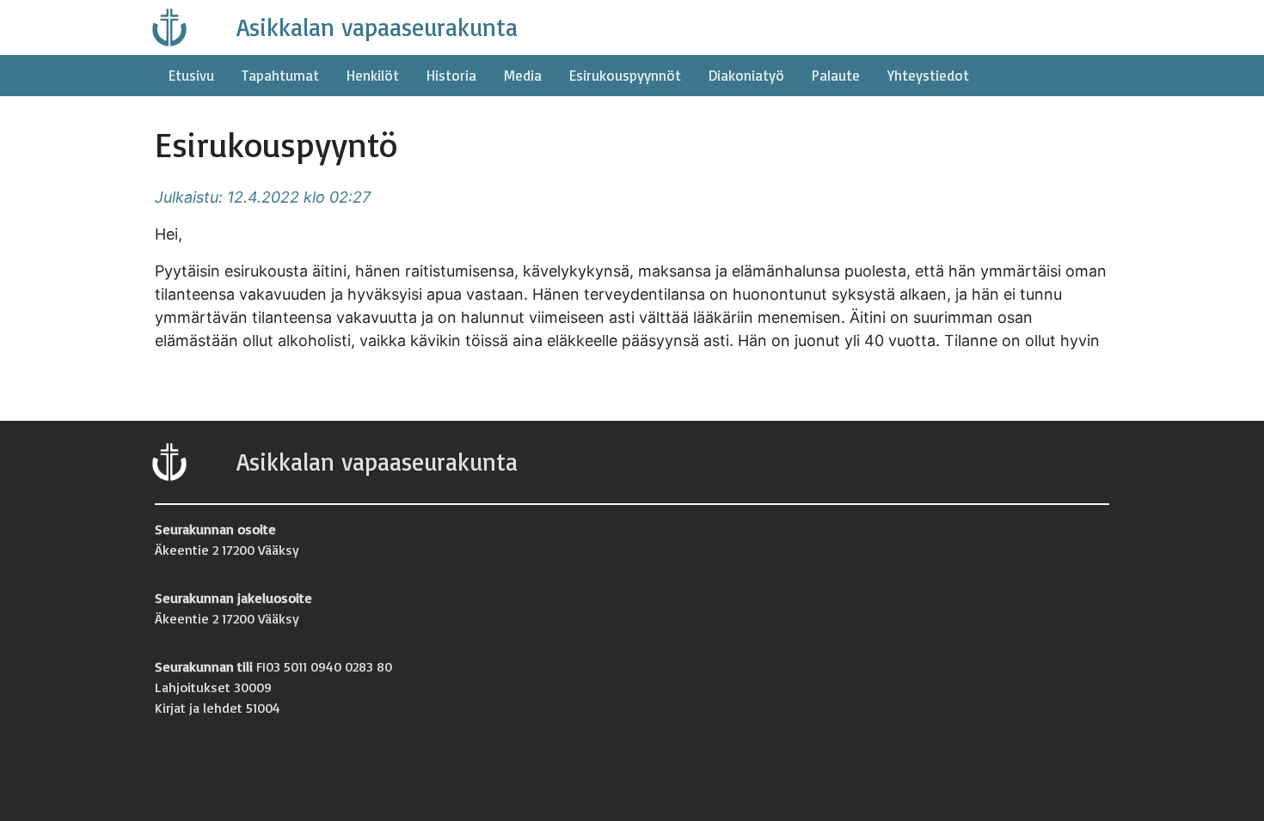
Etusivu (191, 75)
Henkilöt (373, 75)
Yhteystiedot (928, 75)
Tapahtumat (280, 75)
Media (523, 75)
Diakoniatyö (746, 75)
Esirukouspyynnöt (625, 75)
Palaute (836, 75)
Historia (451, 75)
